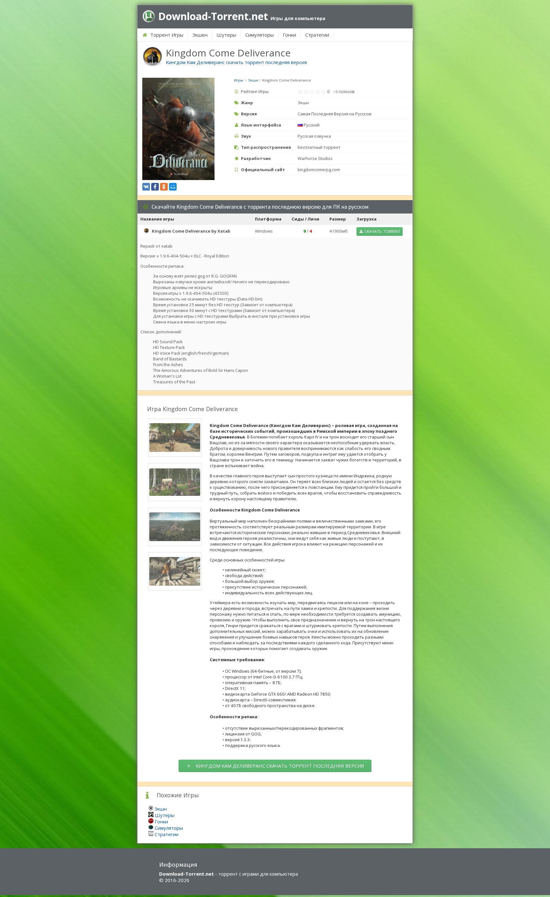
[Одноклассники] (164, 187)
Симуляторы (259, 35)
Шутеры (226, 35)
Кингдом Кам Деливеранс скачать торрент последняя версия (236, 62)
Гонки (289, 35)
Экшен (200, 35)
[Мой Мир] (173, 187)
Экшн (161, 809)
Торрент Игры (166, 35)
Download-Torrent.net (241, 16)
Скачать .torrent (381, 231)
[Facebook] (155, 187)
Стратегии (317, 35)
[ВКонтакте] (146, 187)
